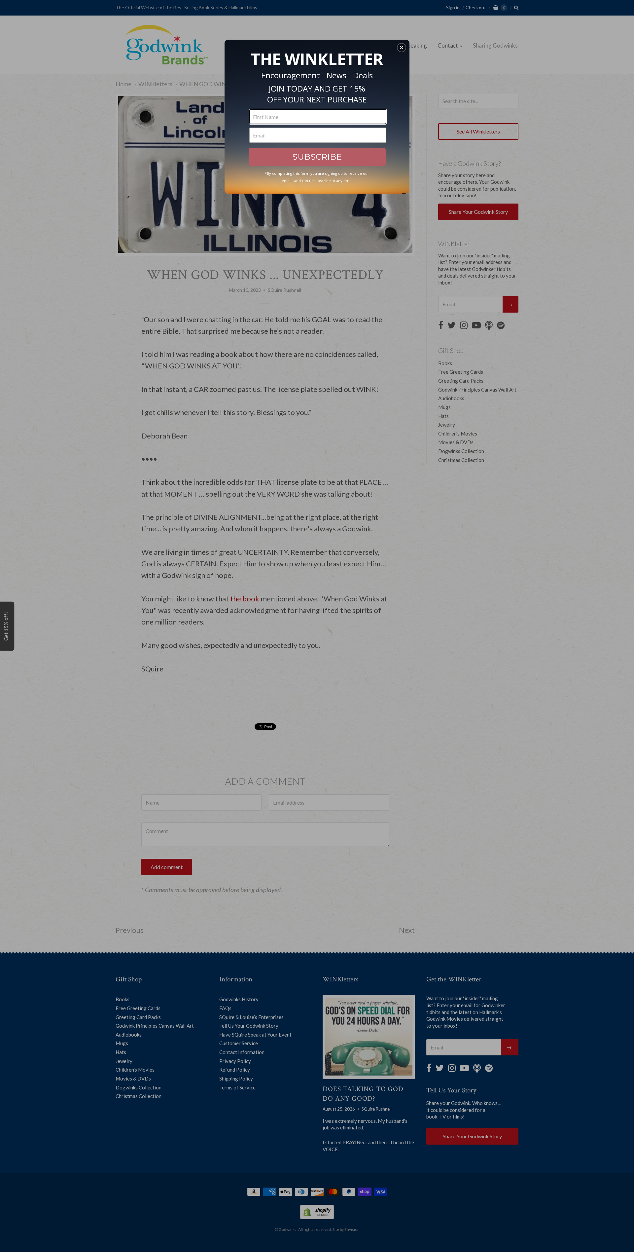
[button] (401, 48)
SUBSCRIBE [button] (317, 157)
